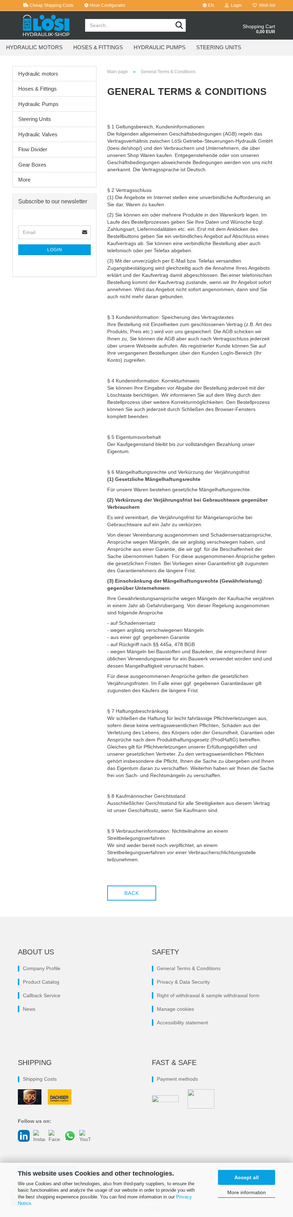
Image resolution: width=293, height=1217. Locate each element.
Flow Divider (32, 149)
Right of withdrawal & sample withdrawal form (208, 995)
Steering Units (218, 47)
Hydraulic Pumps (159, 47)
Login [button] (235, 5)
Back (131, 893)
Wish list (266, 5)
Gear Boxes (32, 165)
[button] (208, 5)
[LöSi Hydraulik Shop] (46, 25)
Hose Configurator (107, 5)
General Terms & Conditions (188, 968)
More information (246, 1192)
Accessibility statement (182, 1022)
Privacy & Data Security (183, 981)
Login (54, 249)
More (24, 180)
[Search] (179, 25)
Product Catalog (41, 981)
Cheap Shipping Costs (51, 5)
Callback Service (41, 995)
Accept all (246, 1177)
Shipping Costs (40, 1078)
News (29, 1008)
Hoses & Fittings (98, 47)
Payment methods (177, 1078)
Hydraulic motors (34, 47)
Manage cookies (175, 1008)
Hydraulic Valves (38, 134)
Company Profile (41, 968)
